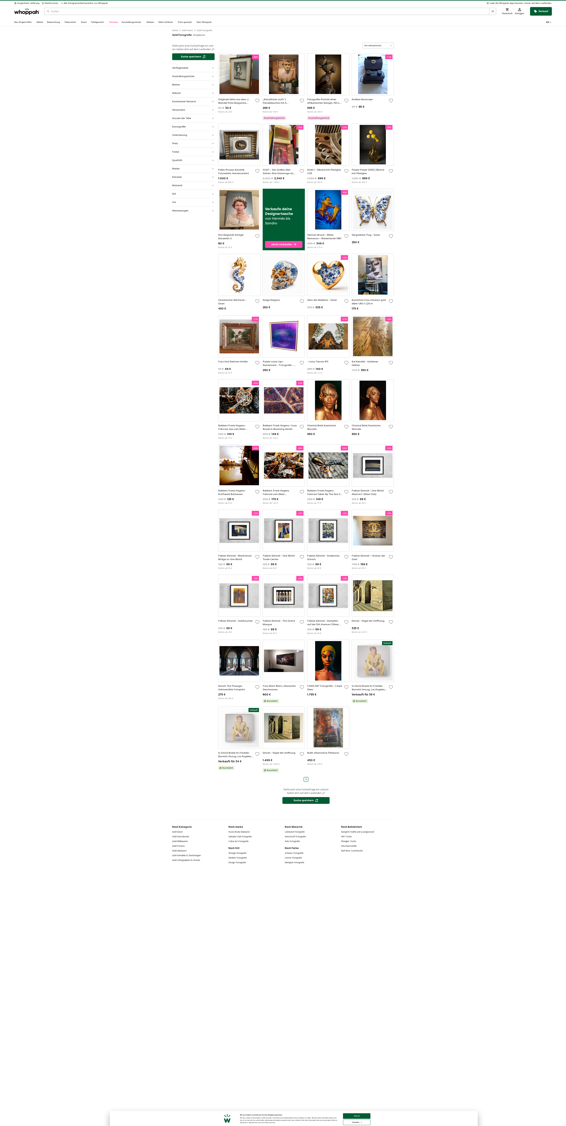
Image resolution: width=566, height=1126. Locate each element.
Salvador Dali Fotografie (240, 836)
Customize (355, 1122)
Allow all (357, 1116)
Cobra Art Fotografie (238, 841)
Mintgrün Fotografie (294, 862)
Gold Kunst (187, 30)
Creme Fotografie (293, 857)
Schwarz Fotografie (294, 853)
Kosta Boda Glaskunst (239, 831)
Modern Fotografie (237, 857)
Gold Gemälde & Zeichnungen (186, 855)
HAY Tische (346, 836)
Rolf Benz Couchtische (352, 850)
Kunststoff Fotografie (295, 836)
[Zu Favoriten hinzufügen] (257, 101)
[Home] (27, 11)
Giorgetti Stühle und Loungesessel (357, 831)
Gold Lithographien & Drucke (186, 860)
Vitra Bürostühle (349, 846)
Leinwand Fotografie (295, 831)
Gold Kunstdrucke (180, 836)
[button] (331, 3)
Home (175, 30)
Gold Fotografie (204, 30)
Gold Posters (178, 846)
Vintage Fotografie (237, 853)
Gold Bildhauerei (180, 841)
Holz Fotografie (292, 841)
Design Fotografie (237, 862)
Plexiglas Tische (348, 841)
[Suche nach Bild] (492, 11)
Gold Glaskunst (179, 850)
